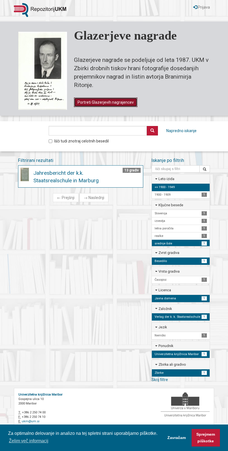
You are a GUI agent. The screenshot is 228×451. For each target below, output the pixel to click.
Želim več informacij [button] (28, 440)
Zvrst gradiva (168, 253)
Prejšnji (66, 197)
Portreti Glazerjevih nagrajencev (106, 102)
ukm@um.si (30, 421)
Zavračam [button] (176, 437)
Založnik (165, 309)
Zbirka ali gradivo (172, 364)
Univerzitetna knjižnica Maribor (40, 394)
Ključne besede (170, 205)
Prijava (203, 7)
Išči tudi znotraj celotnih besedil (81, 141)
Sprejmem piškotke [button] (205, 437)
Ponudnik (165, 346)
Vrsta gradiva (169, 271)
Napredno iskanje (181, 130)
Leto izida (166, 179)
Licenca (164, 290)
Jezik (162, 327)
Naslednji (94, 197)
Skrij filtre (160, 379)
